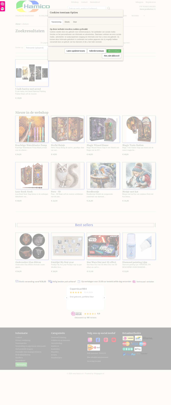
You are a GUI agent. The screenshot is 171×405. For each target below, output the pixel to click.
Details (67, 22)
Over (75, 22)
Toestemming (56, 22)
